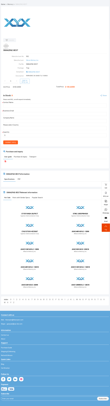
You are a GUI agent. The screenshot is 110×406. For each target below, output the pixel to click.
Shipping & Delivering (8, 351)
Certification (5, 368)
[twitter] (9, 379)
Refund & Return (6, 355)
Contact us (5, 335)
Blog (2, 364)
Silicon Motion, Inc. (32, 60)
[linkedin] (15, 379)
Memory (10, 4)
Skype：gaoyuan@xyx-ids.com (11, 324)
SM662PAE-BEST (34, 72)
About (3, 339)
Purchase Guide (6, 348)
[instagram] (21, 379)
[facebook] (3, 379)
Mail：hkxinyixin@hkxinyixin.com (12, 320)
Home (3, 4)
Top (106, 229)
